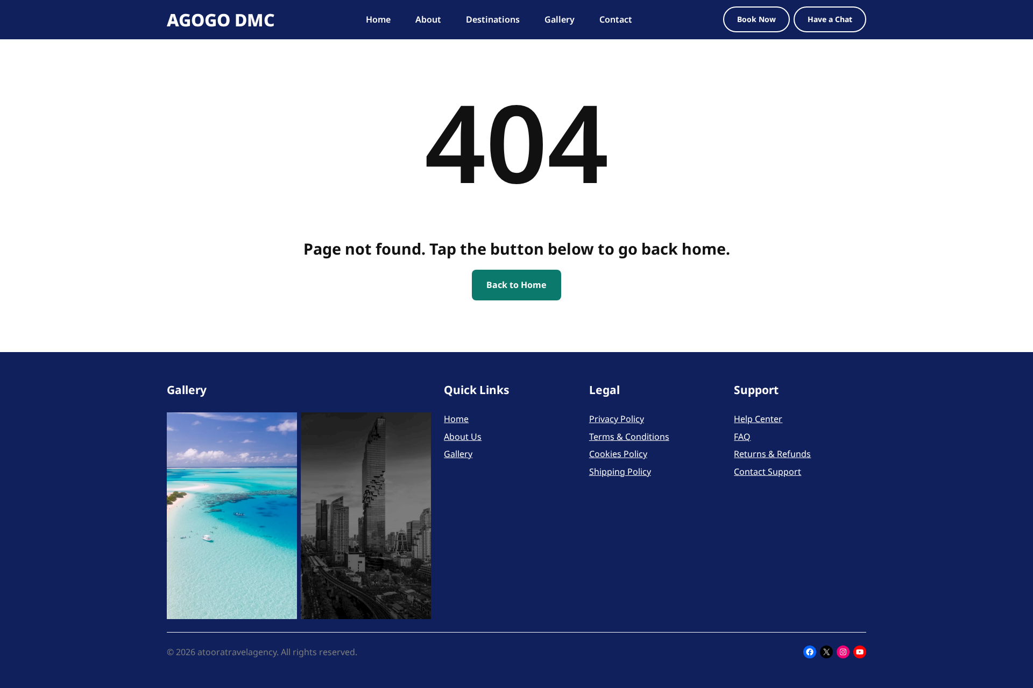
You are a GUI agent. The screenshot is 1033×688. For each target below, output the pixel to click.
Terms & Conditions (629, 437)
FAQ (742, 437)
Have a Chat (830, 19)
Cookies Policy (618, 454)
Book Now (756, 19)
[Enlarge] (283, 426)
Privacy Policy (616, 419)
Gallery (458, 454)
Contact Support (767, 472)
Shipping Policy (620, 472)
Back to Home (516, 285)
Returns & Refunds (772, 454)
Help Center (758, 419)
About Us (463, 437)
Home (456, 419)
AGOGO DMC (221, 19)
